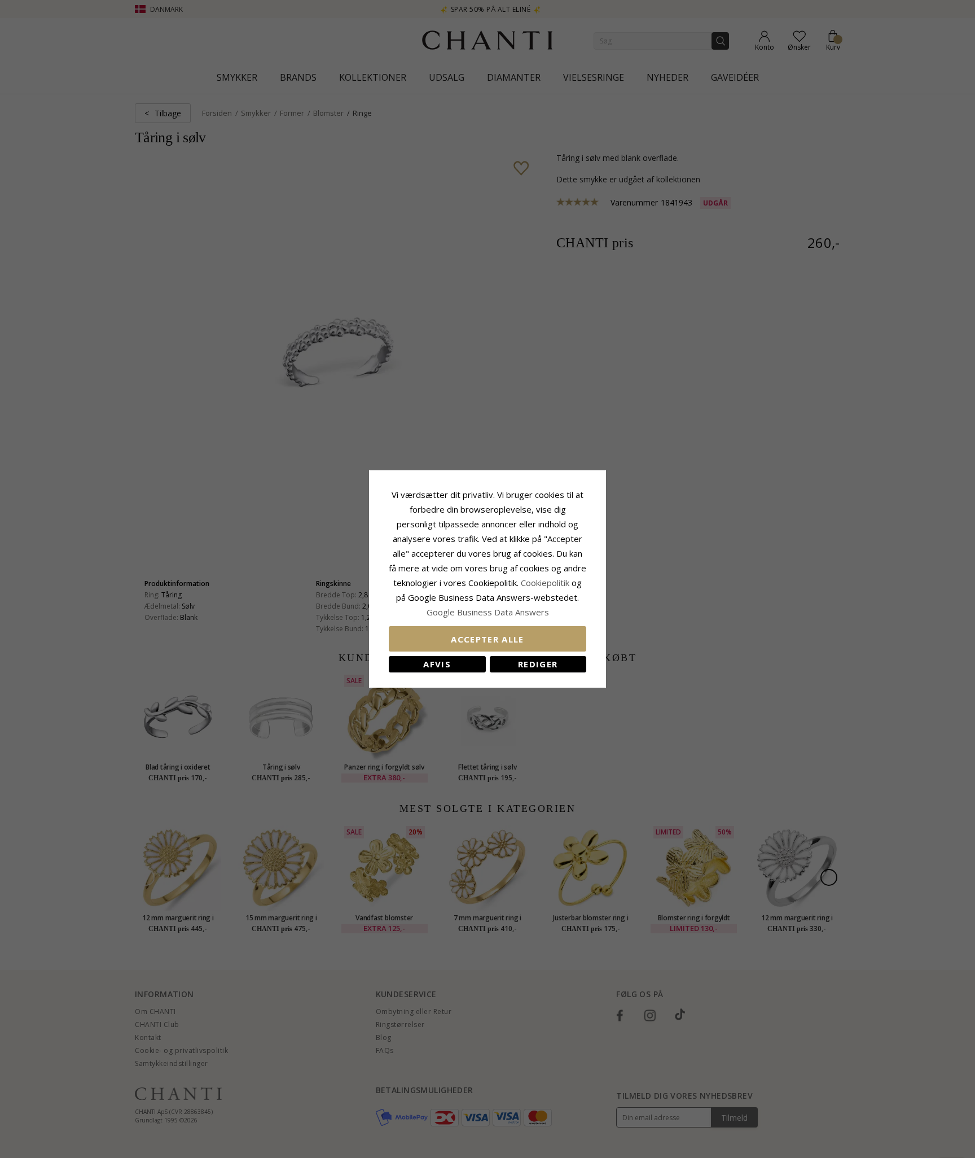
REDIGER (537, 664)
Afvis (437, 664)
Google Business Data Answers (488, 612)
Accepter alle (487, 639)
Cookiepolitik (545, 582)
